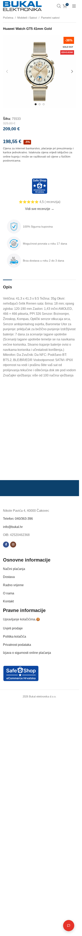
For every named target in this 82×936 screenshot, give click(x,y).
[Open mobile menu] (74, 6)
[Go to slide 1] (36, 104)
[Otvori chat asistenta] (68, 925)
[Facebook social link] (6, 545)
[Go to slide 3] (44, 104)
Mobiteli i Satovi (27, 17)
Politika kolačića (14, 636)
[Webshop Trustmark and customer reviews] (39, 186)
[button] (7, 71)
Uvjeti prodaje (13, 628)
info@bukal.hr (13, 527)
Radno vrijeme (13, 585)
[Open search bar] (59, 6)
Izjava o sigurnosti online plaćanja (27, 652)
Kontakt (8, 601)
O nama (8, 593)
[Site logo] (22, 5)
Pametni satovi (50, 17)
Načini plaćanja (14, 569)
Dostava (9, 577)
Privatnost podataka (17, 644)
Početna (8, 17)
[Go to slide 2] (40, 104)
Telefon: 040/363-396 (18, 518)
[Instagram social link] (13, 545)
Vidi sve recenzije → (39, 209)
